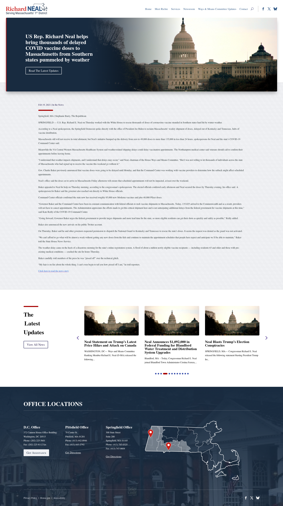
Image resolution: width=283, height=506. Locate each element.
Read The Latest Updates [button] (44, 71)
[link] (26, 9)
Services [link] (175, 9)
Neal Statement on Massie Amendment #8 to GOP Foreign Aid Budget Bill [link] (169, 345)
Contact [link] (244, 9)
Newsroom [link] (189, 9)
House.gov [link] (45, 497)
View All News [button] (36, 345)
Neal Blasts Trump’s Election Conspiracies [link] (106, 343)
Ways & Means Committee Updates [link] (217, 9)
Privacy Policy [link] (30, 497)
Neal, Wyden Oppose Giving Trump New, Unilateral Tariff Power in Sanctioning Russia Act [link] (232, 345)
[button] (252, 9)
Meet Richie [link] (161, 9)
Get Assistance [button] (36, 453)
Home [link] (148, 9)
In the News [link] (58, 104)
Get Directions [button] (73, 452)
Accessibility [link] (59, 497)
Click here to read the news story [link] (53, 270)
